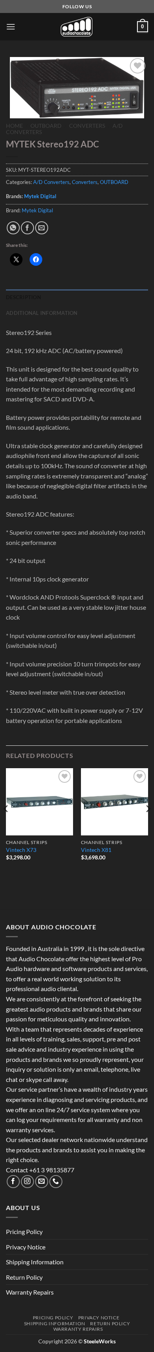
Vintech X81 (96, 850)
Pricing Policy (24, 1231)
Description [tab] (23, 297)
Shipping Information (35, 1262)
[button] (10, 26)
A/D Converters (51, 182)
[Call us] (55, 1181)
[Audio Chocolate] (77, 26)
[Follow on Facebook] (13, 1181)
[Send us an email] (41, 1181)
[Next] (147, 824)
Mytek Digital (40, 196)
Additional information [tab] (42, 313)
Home (14, 126)
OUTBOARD (46, 126)
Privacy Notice (25, 1247)
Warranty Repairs (30, 1292)
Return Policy (24, 1277)
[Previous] (6, 824)
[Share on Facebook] (27, 227)
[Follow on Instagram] (27, 1181)
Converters (87, 126)
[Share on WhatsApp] (13, 227)
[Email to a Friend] (41, 227)
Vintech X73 (21, 850)
